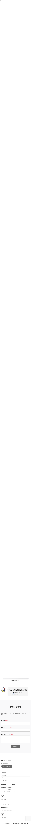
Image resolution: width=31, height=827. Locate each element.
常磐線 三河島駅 (6, 791)
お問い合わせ (15, 693)
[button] (6, 766)
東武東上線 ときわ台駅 (7, 810)
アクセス (4, 777)
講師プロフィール (5, 772)
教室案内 (4, 775)
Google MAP (3, 799)
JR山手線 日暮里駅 (6, 790)
